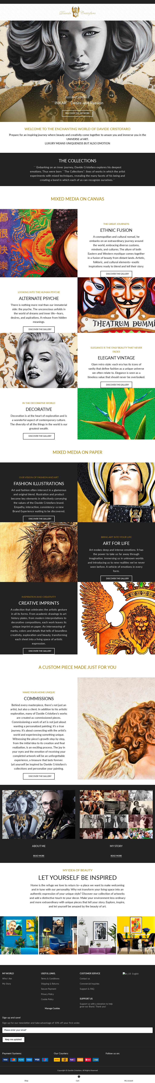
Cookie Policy (47, 999)
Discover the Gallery (117, 274)
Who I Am (7, 979)
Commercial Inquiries (89, 984)
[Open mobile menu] (3, 12)
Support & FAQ (87, 989)
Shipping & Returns (50, 984)
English (135, 974)
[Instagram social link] (114, 1060)
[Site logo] (77, 12)
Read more (38, 856)
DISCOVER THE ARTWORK (77, 113)
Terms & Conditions (50, 979)
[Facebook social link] (107, 1060)
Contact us (85, 979)
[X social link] (111, 1060)
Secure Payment (48, 989)
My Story (6, 984)
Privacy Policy (47, 994)
